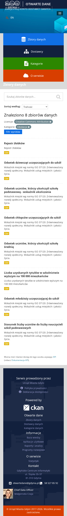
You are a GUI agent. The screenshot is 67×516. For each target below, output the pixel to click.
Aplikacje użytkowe (33, 441)
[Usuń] (50, 122)
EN (12, 17)
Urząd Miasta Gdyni (33, 382)
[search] (58, 96)
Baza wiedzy (33, 437)
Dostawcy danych (33, 424)
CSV (6, 152)
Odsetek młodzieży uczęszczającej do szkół (31, 298)
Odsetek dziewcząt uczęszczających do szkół (32, 162)
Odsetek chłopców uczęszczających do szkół (32, 217)
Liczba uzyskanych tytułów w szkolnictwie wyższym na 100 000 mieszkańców (31, 274)
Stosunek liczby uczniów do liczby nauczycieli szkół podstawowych (33, 326)
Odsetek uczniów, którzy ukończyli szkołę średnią (31, 245)
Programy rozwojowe (33, 449)
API (54, 357)
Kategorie (37, 63)
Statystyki (33, 461)
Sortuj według (12, 106)
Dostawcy (37, 51)
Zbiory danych (37, 39)
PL (7, 17)
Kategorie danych (33, 428)
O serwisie (37, 76)
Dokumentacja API (20, 360)
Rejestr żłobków (14, 143)
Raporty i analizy (34, 445)
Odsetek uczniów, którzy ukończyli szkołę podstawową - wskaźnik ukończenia (31, 190)
